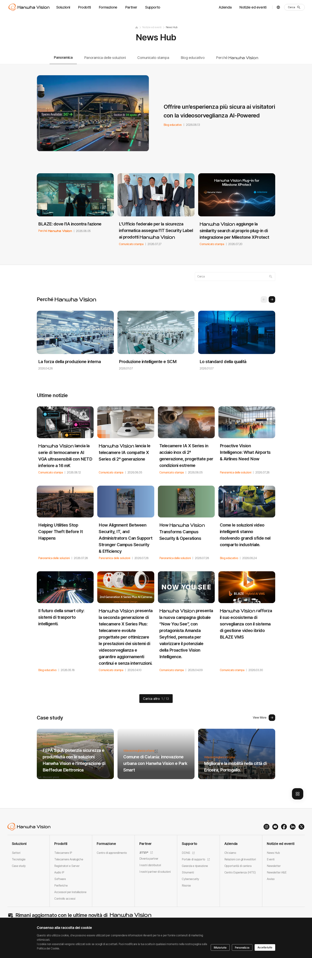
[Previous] (264, 299)
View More (259, 717)
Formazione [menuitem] (108, 7)
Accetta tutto (265, 947)
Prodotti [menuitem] (84, 7)
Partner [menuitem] (131, 7)
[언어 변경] (278, 7)
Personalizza (242, 947)
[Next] (272, 299)
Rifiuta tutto (220, 947)
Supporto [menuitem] (152, 7)
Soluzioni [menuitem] (63, 7)
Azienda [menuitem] (225, 7)
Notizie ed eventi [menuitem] (253, 7)
